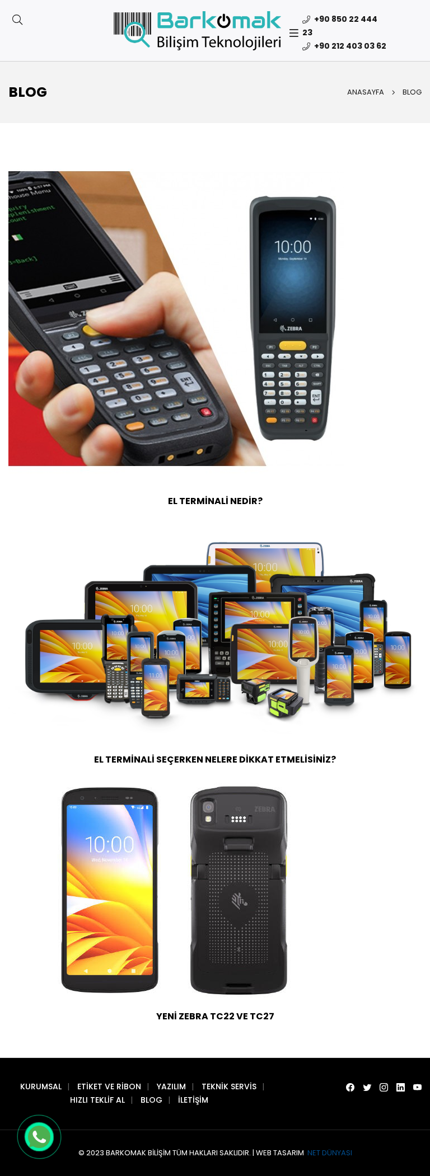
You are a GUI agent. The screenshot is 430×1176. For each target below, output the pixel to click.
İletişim (193, 1100)
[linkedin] (400, 1087)
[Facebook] (350, 1087)
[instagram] (384, 1087)
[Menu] (295, 33)
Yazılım (171, 1086)
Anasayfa (365, 92)
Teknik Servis (229, 1086)
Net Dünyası (329, 1152)
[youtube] (417, 1087)
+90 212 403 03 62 (349, 45)
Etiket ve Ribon (109, 1086)
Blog (151, 1100)
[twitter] (367, 1087)
